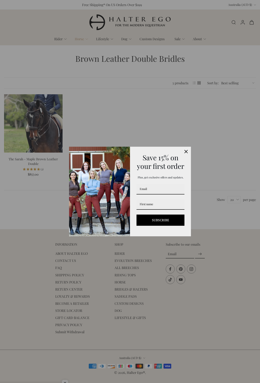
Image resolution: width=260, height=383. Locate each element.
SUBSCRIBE (160, 220)
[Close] (186, 151)
